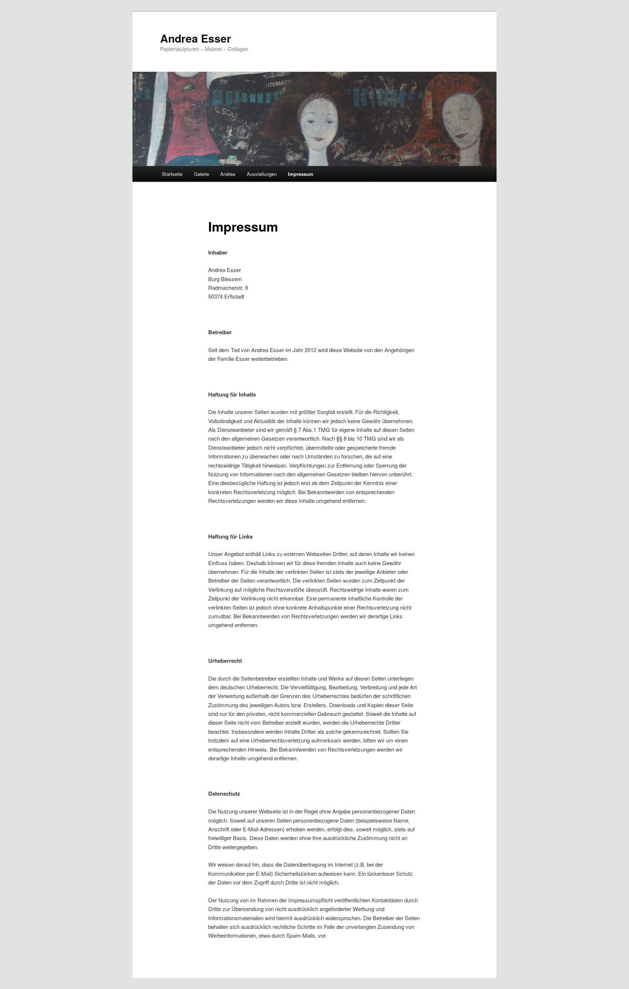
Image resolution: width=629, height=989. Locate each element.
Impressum (300, 173)
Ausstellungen (262, 173)
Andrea (227, 173)
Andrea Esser (195, 38)
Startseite (172, 173)
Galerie (201, 173)
